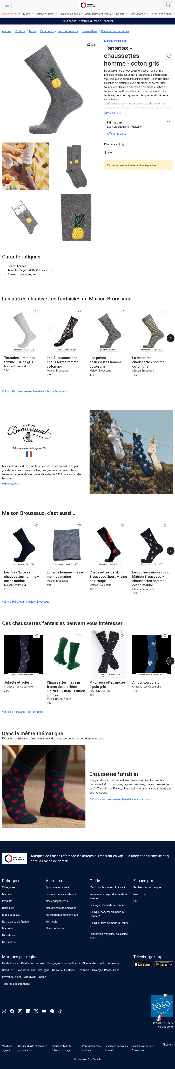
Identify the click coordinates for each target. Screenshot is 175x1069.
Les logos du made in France (107, 905)
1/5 (92, 44)
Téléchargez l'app (149, 956)
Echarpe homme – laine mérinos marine (65, 574)
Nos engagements (57, 901)
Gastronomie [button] (138, 14)
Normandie (89, 963)
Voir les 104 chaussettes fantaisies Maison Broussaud (34, 391)
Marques (7, 894)
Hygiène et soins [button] (70, 14)
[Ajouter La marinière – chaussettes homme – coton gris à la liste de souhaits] (164, 311)
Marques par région (20, 956)
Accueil (6, 31)
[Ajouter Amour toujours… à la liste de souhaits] (164, 635)
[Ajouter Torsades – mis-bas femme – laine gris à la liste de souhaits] (36, 311)
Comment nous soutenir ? (61, 894)
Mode (32, 31)
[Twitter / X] (36, 1011)
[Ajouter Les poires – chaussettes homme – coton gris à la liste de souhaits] (122, 311)
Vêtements (47, 31)
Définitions (8, 935)
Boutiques (8, 908)
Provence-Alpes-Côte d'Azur (19, 977)
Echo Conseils (94, 1059)
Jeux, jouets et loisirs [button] (98, 14)
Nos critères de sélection (61, 908)
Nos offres (139, 894)
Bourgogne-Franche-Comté (63, 963)
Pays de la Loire (26, 970)
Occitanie (83, 970)
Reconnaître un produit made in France (108, 896)
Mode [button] (27, 14)
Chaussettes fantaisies (115, 31)
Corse (42, 977)
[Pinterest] (52, 1011)
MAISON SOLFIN (100, 691)
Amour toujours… (145, 682)
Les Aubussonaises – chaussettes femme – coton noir (64, 362)
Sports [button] (120, 14)
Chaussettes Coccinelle (18, 686)
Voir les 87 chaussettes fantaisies (22, 711)
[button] (170, 338)
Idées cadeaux (11, 914)
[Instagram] (20, 1011)
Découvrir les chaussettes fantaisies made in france (121, 799)
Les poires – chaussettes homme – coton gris (107, 362)
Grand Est (8, 970)
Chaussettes (89, 31)
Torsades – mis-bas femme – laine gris (19, 360)
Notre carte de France (15, 921)
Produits (20, 31)
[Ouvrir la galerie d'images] (51, 88)
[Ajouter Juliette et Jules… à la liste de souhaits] (36, 635)
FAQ (135, 901)
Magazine (8, 928)
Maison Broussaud (115, 40)
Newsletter (9, 942)
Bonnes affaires (10, 14)
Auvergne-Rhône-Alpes (105, 970)
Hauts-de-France (108, 963)
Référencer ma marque (147, 887)
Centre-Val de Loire (33, 963)
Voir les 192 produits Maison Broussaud (25, 601)
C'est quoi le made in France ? (107, 887)
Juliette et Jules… (18, 682)
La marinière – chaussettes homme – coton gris (149, 362)
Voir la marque (10, 484)
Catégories (8, 887)
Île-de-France (10, 963)
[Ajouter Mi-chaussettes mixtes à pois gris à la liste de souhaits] (122, 635)
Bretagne (43, 970)
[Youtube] (44, 1011)
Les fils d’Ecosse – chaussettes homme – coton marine (21, 576)
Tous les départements (16, 983)
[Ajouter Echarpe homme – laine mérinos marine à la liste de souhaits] (79, 525)
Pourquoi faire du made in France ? (109, 925)
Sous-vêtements (68, 31)
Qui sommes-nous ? (57, 887)
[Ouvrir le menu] (7, 5)
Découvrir (107, 21)
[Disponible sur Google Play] (163, 964)
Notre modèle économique (62, 914)
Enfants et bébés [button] (161, 14)
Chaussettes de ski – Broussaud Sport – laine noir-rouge (108, 576)
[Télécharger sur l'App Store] (142, 964)
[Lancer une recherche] (168, 5)
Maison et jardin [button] (45, 14)
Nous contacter (55, 928)
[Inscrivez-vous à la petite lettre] (4, 1011)
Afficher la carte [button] (116, 133)
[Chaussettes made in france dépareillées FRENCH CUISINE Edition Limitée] (66, 655)
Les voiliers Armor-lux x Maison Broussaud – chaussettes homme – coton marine (150, 578)
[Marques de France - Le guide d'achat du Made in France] (87, 5)
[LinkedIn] (28, 1011)
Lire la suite (111, 112)
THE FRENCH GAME (59, 699)
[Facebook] (12, 1011)
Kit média (51, 921)
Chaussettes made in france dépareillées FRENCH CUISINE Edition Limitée (66, 688)
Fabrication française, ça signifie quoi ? (109, 936)
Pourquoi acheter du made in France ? (107, 914)
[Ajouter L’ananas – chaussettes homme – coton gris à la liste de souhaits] (169, 56)
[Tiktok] (60, 1011)
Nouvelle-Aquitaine (63, 970)
